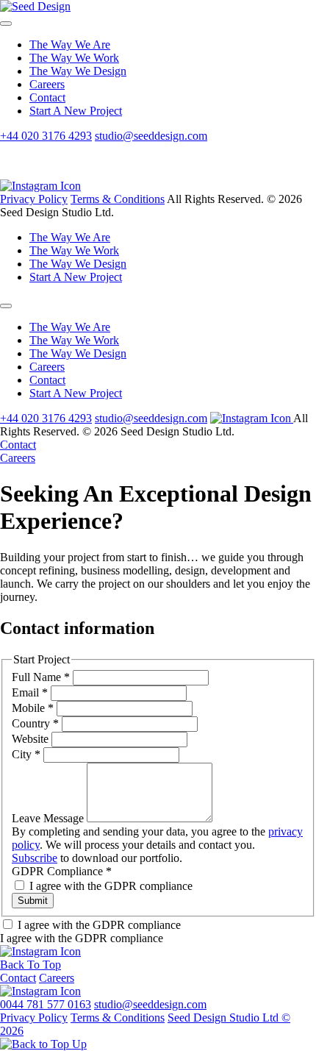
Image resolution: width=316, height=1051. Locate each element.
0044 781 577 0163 (45, 1004)
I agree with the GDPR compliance (109, 886)
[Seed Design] (35, 6)
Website (31, 739)
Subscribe (34, 858)
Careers (47, 84)
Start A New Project (75, 110)
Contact (47, 97)
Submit (33, 900)
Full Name (41, 677)
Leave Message (49, 818)
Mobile (33, 708)
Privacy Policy (34, 199)
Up (78, 1044)
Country (35, 723)
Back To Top (30, 964)
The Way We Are (69, 44)
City (26, 754)
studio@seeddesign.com (151, 135)
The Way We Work (74, 57)
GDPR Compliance (62, 871)
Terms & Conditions (118, 199)
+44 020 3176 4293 (46, 135)
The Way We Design (77, 71)
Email (30, 692)
